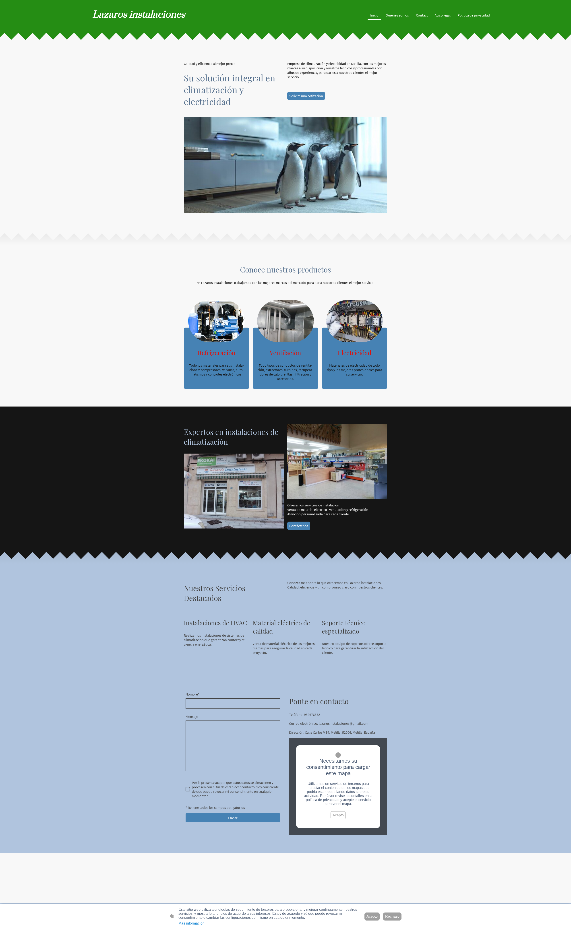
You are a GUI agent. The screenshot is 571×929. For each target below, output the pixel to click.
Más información (191, 923)
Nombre (192, 694)
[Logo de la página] (145, 25)
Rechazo (392, 916)
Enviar (233, 817)
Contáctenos (298, 526)
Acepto (338, 815)
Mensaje (192, 716)
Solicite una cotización (306, 96)
